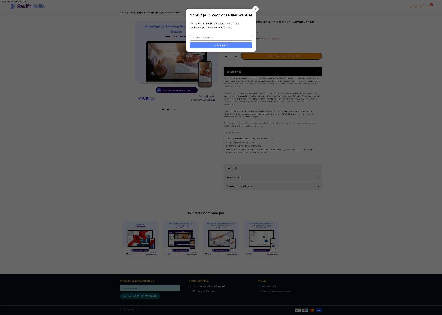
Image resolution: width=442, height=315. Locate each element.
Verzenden (221, 45)
